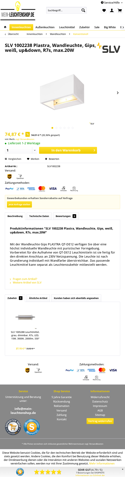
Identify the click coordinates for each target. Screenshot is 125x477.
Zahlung (62, 415)
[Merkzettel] (104, 10)
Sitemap (100, 415)
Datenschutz (100, 401)
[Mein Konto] (112, 10)
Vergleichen (14, 158)
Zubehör (14, 298)
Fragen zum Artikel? (24, 279)
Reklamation (61, 406)
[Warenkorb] (120, 10)
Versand (61, 410)
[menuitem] (66, 10)
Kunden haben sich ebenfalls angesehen (76, 298)
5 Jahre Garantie (62, 397)
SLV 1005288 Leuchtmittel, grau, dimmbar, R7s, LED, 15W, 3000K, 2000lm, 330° (25, 335)
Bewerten (53, 158)
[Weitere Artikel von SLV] (108, 48)
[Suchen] (83, 10)
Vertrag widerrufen (100, 421)
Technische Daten (39, 216)
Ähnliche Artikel (38, 298)
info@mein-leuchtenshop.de (23, 411)
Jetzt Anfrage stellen (19, 204)
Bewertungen (65, 216)
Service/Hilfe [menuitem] (112, 2)
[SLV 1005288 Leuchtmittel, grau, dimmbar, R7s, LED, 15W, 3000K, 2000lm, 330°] (25, 317)
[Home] (5, 27)
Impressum (100, 406)
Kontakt (62, 419)
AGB (100, 410)
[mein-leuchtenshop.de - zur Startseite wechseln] (18, 10)
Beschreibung (15, 216)
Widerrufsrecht (100, 397)
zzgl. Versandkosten (25, 139)
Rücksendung (61, 401)
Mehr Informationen (102, 463)
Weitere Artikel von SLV (27, 282)
